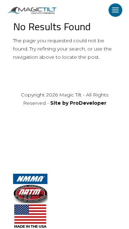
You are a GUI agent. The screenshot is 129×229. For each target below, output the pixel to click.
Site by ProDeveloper (78, 103)
